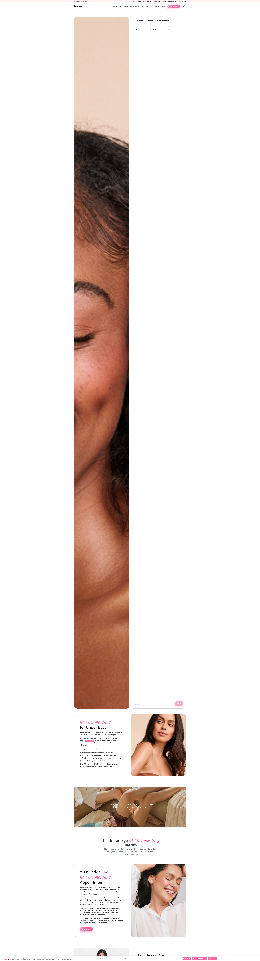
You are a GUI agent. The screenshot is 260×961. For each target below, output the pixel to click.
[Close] (257, 958)
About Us (163, 6)
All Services (82, 13)
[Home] (78, 6)
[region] (130, 958)
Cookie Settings (186, 958)
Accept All (212, 958)
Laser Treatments (117, 6)
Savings (157, 6)
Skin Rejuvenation (134, 6)
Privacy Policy (5, 959)
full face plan (89, 741)
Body (142, 6)
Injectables (125, 6)
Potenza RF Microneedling (94, 13)
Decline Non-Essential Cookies (200, 958)
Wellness (148, 6)
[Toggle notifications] (184, 6)
